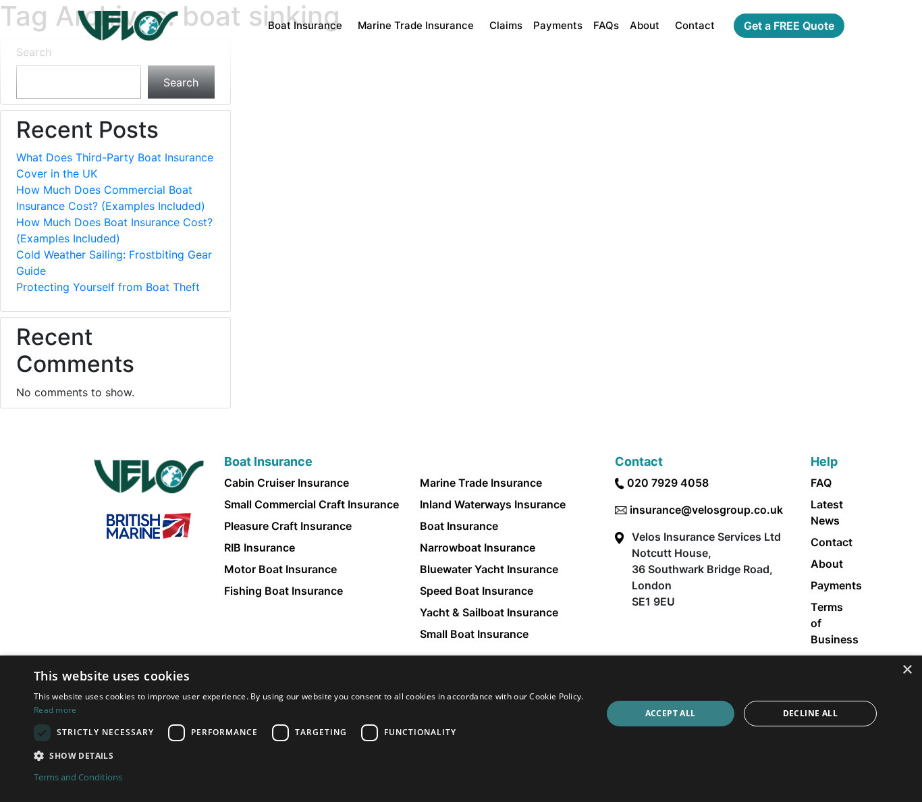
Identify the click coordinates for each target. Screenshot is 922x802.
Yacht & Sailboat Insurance (489, 612)
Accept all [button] (670, 713)
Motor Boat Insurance (280, 569)
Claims (505, 25)
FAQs (606, 25)
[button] (309, 755)
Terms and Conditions (78, 777)
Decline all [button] (810, 713)
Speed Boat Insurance (476, 590)
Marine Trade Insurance (416, 25)
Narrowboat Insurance (477, 547)
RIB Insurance (259, 547)
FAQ (821, 482)
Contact (695, 25)
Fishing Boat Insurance (283, 590)
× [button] (907, 670)
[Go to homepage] (128, 25)
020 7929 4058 (668, 482)
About (644, 25)
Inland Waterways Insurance (493, 504)
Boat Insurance (305, 25)
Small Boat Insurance (474, 634)
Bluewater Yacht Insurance (489, 569)
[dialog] (461, 729)
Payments (557, 25)
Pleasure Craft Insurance (288, 526)
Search (33, 52)
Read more (55, 710)
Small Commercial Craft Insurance (311, 504)
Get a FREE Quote (789, 25)
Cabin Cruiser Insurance (286, 482)
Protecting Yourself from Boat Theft (108, 287)
